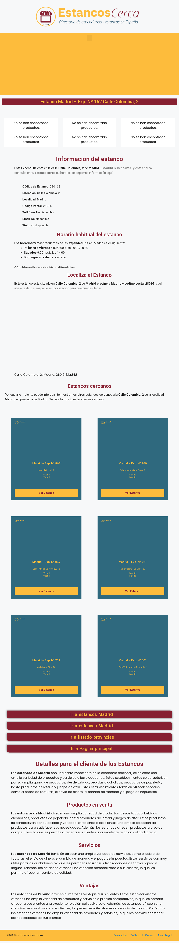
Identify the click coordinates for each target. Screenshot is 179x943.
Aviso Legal (165, 935)
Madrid (46, 475)
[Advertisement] (89, 70)
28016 (20, 422)
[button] (89, 38)
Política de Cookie (142, 935)
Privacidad (120, 935)
